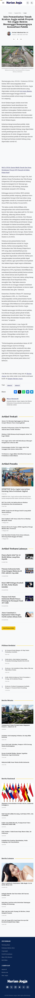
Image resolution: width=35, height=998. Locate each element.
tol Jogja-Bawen (26, 91)
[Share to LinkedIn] (27, 391)
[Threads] (23, 987)
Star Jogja (5, 975)
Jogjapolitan (17, 13)
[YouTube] (19, 987)
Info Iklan (4, 960)
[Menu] (3, 3)
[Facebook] (7, 987)
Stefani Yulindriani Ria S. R (20, 32)
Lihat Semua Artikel (8, 628)
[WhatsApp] (27, 987)
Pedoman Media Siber (8, 948)
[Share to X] (19, 391)
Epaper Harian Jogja (15, 378)
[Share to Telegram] (31, 391)
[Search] (27, 2)
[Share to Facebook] (15, 391)
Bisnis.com (5, 972)
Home (10, 13)
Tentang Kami (6, 945)
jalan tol (9, 385)
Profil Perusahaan (7, 954)
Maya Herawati (12, 399)
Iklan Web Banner (7, 957)
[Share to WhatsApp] (23, 391)
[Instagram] (15, 987)
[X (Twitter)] (11, 987)
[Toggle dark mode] (31, 2)
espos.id (4, 969)
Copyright (5, 951)
